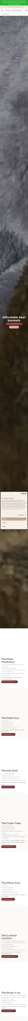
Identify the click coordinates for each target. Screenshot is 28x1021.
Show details (21, 515)
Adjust (4, 522)
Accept (4, 519)
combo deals (23, 2)
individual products (15, 4)
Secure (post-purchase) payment (16, 6)
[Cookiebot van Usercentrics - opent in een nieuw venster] (21, 493)
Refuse (4, 526)
